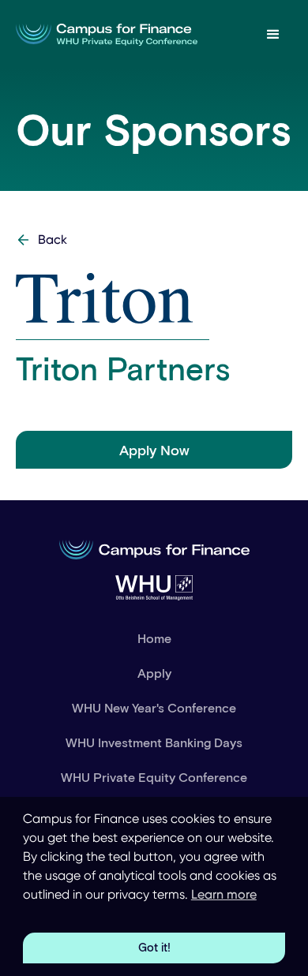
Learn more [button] (224, 894)
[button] (273, 35)
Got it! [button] (154, 947)
